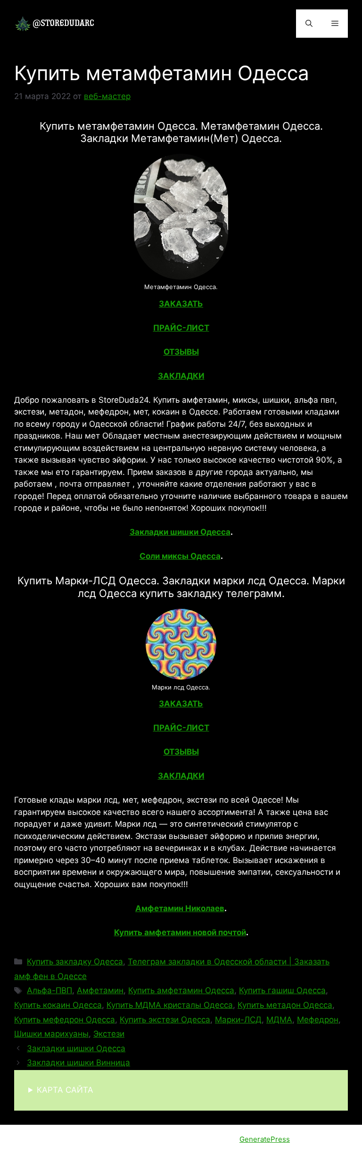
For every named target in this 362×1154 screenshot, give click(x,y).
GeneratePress (264, 1139)
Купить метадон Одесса (285, 1005)
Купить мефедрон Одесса (64, 1019)
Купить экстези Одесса (165, 1019)
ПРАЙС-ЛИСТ (181, 327)
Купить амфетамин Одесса (181, 990)
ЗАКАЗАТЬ (181, 303)
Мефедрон (317, 1019)
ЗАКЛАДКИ (181, 376)
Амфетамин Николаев (179, 908)
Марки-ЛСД (238, 1019)
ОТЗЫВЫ (181, 352)
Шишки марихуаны (51, 1033)
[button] (309, 23)
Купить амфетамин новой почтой (180, 932)
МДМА (279, 1019)
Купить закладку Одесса (75, 961)
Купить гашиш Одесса (282, 990)
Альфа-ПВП (49, 990)
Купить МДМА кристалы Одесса (170, 1005)
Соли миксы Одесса (180, 556)
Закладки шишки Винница (78, 1062)
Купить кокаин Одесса (58, 1005)
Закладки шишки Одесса (180, 532)
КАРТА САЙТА (65, 1090)
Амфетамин (100, 990)
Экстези (108, 1033)
